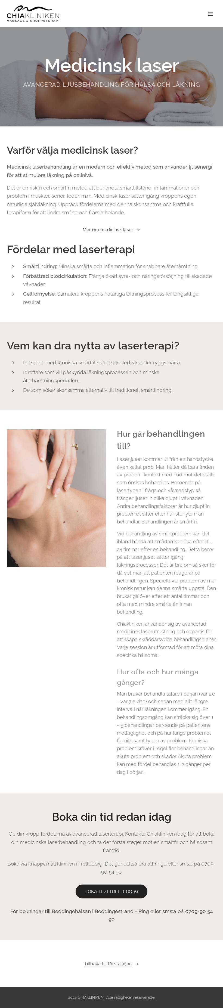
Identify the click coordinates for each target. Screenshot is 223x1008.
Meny (210, 13)
